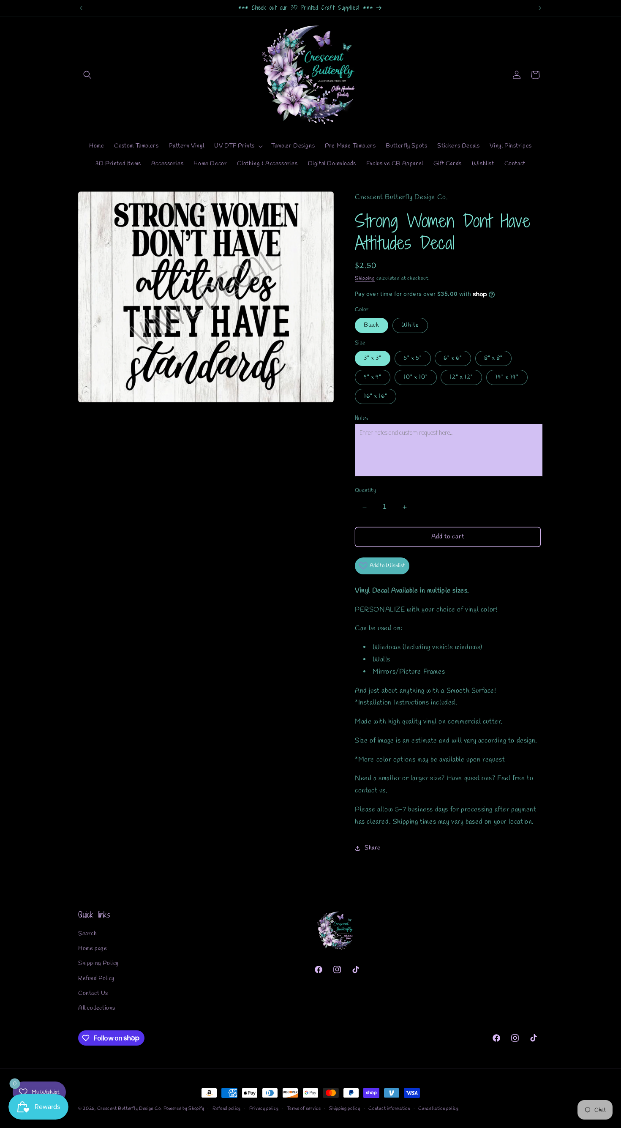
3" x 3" (372, 359)
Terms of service (304, 1108)
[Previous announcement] (81, 8)
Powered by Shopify (183, 1109)
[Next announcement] (540, 8)
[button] (87, 75)
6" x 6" (453, 359)
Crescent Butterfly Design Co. (129, 1109)
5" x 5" (412, 359)
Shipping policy (344, 1108)
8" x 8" (493, 359)
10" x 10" (415, 378)
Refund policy (226, 1108)
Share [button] (373, 848)
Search (87, 934)
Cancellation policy (438, 1108)
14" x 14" (507, 378)
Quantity (365, 490)
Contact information (389, 1108)
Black (371, 325)
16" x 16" (375, 397)
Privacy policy (264, 1108)
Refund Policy (96, 979)
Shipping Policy (98, 964)
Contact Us (93, 993)
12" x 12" (461, 378)
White (410, 325)
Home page (92, 949)
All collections (96, 1008)
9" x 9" (372, 378)
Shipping (365, 278)
